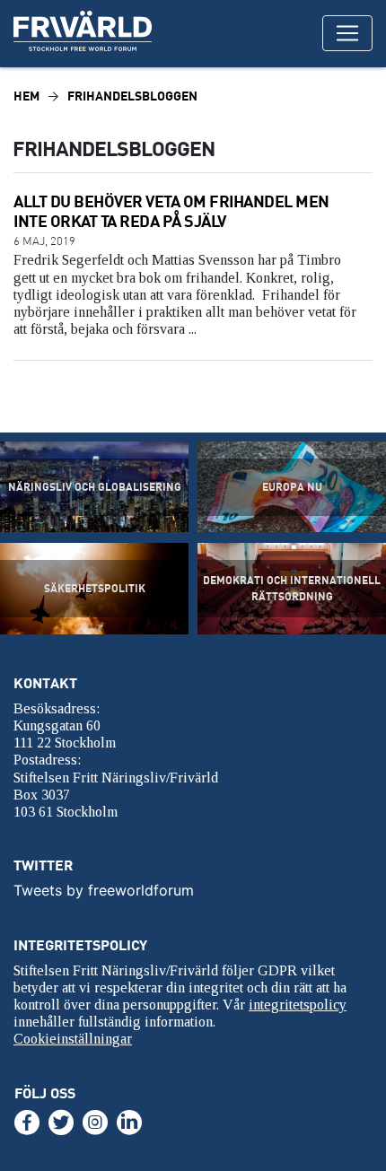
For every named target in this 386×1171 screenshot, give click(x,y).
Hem (26, 95)
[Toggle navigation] (347, 33)
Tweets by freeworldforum (103, 890)
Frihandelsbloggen (132, 95)
